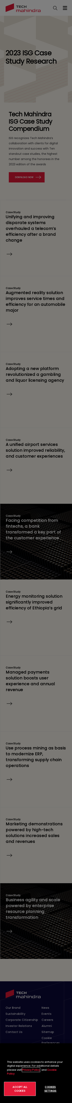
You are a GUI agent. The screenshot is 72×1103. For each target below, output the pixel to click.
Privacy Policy (31, 1070)
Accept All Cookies (20, 1089)
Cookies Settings (50, 1089)
